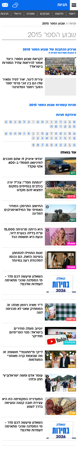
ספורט (31, 14)
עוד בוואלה (68, 152)
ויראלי (17, 14)
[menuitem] (59, 14)
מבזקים (45, 14)
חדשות (59, 14)
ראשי (72, 14)
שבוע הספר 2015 (53, 23)
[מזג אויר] (15, 5)
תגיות (62, 5)
